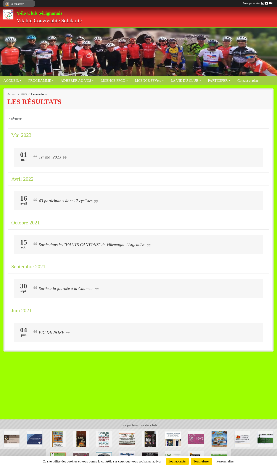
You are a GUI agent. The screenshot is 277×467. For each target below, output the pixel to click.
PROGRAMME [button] (39, 80)
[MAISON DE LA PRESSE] (173, 438)
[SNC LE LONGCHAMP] (11, 438)
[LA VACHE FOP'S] (196, 438)
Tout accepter (177, 461)
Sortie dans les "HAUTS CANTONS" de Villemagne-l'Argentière (92, 244)
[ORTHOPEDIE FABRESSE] (265, 438)
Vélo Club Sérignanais (39, 13)
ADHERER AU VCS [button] (76, 80)
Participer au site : (252, 3)
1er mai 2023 (50, 157)
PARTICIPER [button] (218, 80)
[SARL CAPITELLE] (242, 438)
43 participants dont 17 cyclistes (65, 200)
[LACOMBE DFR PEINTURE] (127, 438)
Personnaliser (225, 461)
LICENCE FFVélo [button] (148, 80)
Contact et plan (247, 80)
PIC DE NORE (51, 332)
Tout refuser (201, 461)
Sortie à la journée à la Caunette (66, 288)
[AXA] (35, 438)
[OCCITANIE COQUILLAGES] (219, 438)
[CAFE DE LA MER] (81, 438)
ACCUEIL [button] (11, 80)
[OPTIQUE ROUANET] (58, 438)
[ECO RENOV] (150, 438)
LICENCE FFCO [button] (113, 80)
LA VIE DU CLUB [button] (184, 80)
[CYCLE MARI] (104, 438)
